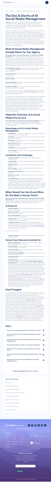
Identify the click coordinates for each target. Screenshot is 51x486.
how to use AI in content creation (24, 274)
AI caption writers (12, 276)
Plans (7, 439)
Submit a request (32, 371)
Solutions (8, 441)
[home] (10, 2)
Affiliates (22, 441)
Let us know (25, 479)
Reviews (8, 444)
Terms (21, 436)
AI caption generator (15, 69)
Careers (14, 436)
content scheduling (30, 300)
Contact (14, 439)
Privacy (22, 439)
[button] (46, 2)
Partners (14, 444)
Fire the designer (32, 479)
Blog (21, 444)
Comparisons (15, 441)
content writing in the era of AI (15, 278)
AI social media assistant (30, 90)
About (7, 436)
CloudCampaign (39, 305)
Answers (8, 447)
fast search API (39, 225)
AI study (42, 278)
